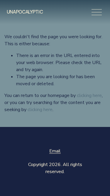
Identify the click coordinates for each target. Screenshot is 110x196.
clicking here (89, 95)
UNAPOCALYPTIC (25, 12)
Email (55, 151)
